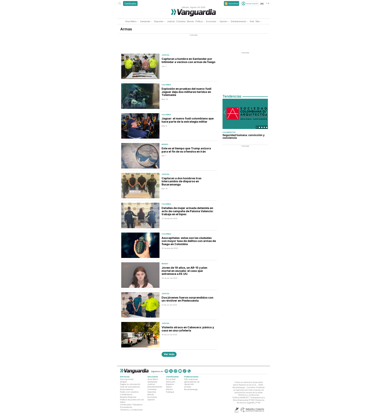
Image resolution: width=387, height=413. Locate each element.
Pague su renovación (130, 384)
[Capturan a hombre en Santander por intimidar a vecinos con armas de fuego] (140, 66)
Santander (145, 21)
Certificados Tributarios (131, 404)
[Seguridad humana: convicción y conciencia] (245, 114)
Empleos (170, 384)
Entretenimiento (238, 21)
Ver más (169, 354)
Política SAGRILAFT (241, 398)
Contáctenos (126, 394)
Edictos (169, 389)
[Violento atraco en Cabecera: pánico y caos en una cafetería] (140, 334)
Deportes (158, 21)
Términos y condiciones (131, 409)
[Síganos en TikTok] (184, 371)
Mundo (190, 21)
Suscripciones (126, 379)
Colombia (180, 21)
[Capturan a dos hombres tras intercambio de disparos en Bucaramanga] (140, 185)
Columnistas (229, 132)
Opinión (223, 21)
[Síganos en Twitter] (171, 371)
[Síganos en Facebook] (166, 371)
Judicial (171, 21)
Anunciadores (126, 389)
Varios (169, 387)
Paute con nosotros (129, 392)
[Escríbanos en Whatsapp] (189, 371)
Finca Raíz (171, 379)
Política (199, 21)
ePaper (123, 381)
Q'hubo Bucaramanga (191, 388)
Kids (252, 21)
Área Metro (131, 21)
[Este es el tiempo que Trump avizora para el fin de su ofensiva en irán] (140, 156)
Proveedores (126, 407)
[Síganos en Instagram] (175, 371)
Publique (170, 392)
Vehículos (170, 381)
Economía (211, 21)
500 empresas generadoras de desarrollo (192, 381)
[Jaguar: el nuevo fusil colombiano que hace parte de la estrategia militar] (140, 126)
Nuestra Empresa (128, 397)
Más (258, 21)
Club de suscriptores (130, 387)
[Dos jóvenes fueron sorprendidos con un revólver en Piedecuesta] (140, 305)
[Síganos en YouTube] (180, 371)
